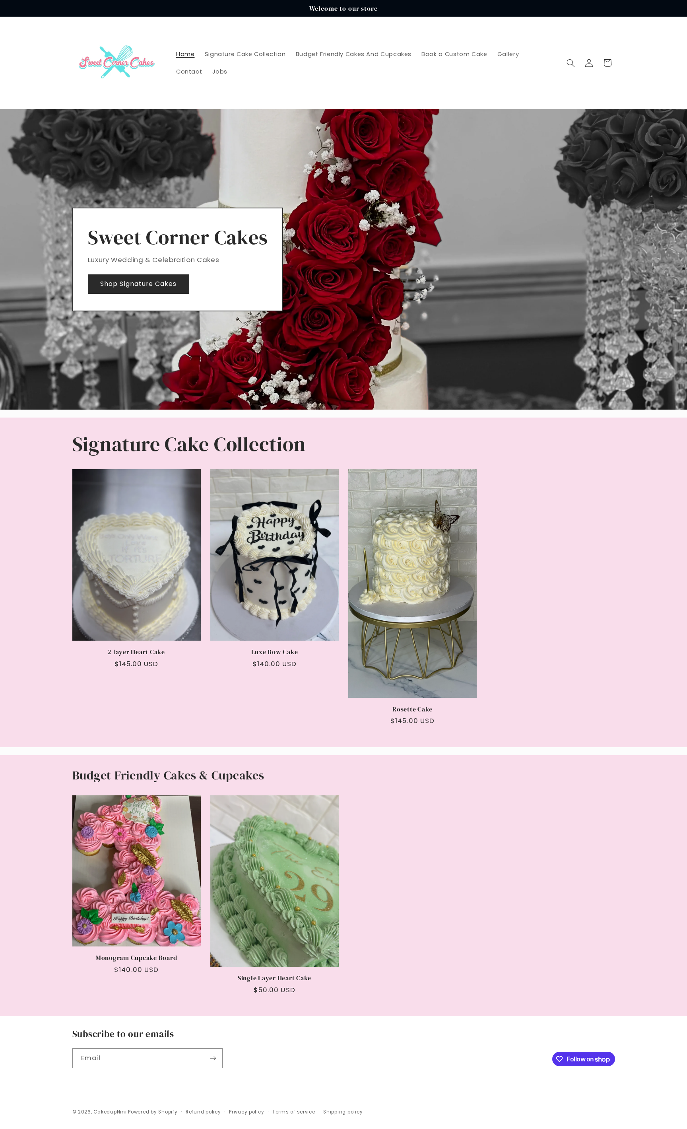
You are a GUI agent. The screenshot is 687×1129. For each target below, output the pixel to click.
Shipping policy (343, 1112)
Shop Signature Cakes (138, 283)
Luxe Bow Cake (274, 652)
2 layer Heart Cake (136, 652)
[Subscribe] (213, 1058)
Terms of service (293, 1112)
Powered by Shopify (152, 1112)
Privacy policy (246, 1112)
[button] (570, 63)
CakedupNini (109, 1112)
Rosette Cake (412, 709)
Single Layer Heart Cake (274, 978)
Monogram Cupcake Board (136, 958)
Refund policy (203, 1112)
